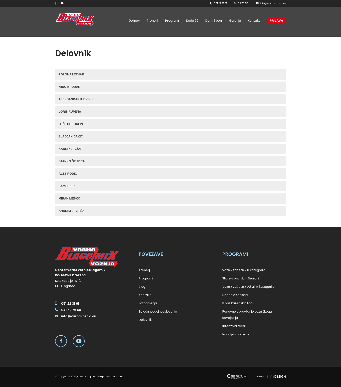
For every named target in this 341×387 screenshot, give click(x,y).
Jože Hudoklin (71, 124)
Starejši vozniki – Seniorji (240, 278)
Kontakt (254, 20)
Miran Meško (69, 198)
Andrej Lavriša (71, 211)
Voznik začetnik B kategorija (243, 270)
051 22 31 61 (220, 3)
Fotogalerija (148, 303)
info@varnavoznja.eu (273, 3)
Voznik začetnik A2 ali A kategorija (248, 286)
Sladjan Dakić (71, 136)
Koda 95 (192, 20)
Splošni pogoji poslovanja (158, 311)
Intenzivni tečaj (233, 326)
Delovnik (145, 319)
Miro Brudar (69, 86)
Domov (134, 20)
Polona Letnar (71, 74)
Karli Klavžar (70, 148)
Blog (142, 286)
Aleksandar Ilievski (76, 99)
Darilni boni (213, 20)
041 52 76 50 (240, 3)
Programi (172, 20)
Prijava (276, 20)
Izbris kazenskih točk (238, 303)
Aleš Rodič (68, 173)
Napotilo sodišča (235, 295)
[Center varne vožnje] (75, 20)
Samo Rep (67, 186)
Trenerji (152, 20)
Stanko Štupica (72, 161)
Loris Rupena (70, 111)
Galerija (235, 20)
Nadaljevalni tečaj (235, 334)
